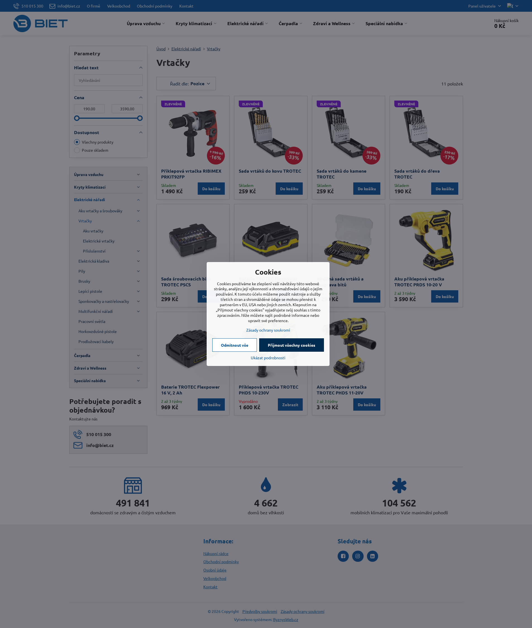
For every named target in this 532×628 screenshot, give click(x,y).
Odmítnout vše (234, 345)
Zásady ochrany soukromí (268, 329)
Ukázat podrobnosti (268, 357)
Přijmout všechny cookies (291, 345)
